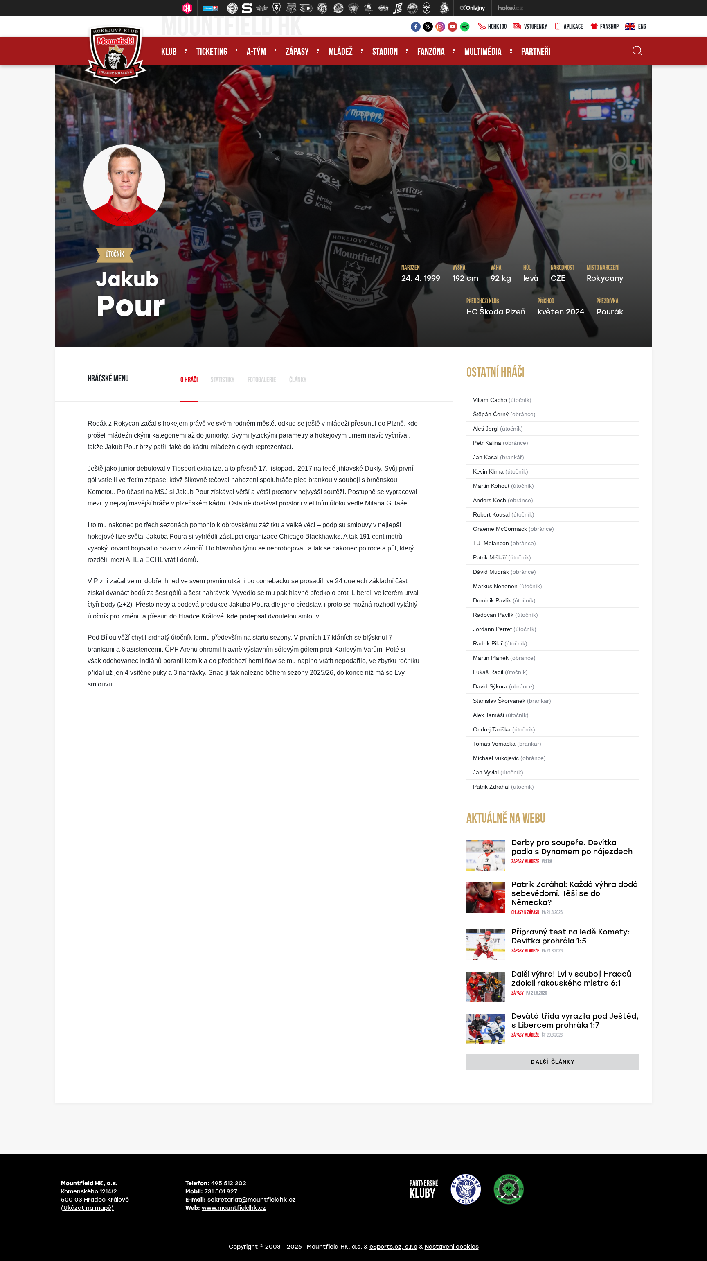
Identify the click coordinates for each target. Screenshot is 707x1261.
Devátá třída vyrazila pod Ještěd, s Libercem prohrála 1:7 (575, 1021)
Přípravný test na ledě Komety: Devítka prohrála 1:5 (570, 936)
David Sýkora (490, 686)
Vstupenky (535, 27)
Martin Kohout (491, 486)
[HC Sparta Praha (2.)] (247, 8)
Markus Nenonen (495, 586)
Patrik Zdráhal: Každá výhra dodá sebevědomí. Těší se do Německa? (574, 893)
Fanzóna (431, 52)
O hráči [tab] (189, 380)
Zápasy (297, 52)
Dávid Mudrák (491, 571)
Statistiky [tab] (222, 380)
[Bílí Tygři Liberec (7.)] (322, 8)
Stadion (385, 52)
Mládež (341, 52)
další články (552, 1062)
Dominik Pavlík (492, 600)
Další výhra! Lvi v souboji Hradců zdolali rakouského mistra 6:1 (571, 979)
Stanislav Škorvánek (499, 700)
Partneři (536, 52)
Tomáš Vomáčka (494, 743)
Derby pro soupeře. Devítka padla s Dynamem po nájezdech (572, 847)
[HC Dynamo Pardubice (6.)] (306, 8)
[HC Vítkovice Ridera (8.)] (338, 8)
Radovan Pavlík (493, 614)
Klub (169, 52)
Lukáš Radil (488, 672)
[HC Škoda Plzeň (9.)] (353, 8)
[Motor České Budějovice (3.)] (261, 8)
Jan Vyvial (486, 772)
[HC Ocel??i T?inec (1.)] (232, 8)
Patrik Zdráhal (491, 786)
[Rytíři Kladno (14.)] (426, 8)
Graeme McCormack (500, 529)
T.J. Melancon (491, 543)
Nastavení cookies (452, 1246)
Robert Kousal (491, 514)
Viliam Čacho (490, 400)
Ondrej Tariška (492, 729)
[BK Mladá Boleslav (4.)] (276, 8)
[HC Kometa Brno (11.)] (383, 8)
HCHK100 (497, 27)
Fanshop (609, 27)
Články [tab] (297, 380)
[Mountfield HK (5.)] (291, 8)
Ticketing (211, 52)
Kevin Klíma (488, 471)
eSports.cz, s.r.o (393, 1246)
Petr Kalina (487, 443)
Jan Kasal (485, 457)
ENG (642, 27)
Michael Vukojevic (496, 758)
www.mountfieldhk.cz (234, 1208)
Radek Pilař (488, 643)
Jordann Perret (492, 629)
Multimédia (483, 52)
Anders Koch (489, 500)
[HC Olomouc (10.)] (368, 8)
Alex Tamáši (488, 715)
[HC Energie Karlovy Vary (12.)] (397, 8)
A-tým (256, 52)
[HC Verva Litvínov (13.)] (412, 8)
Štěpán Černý (491, 414)
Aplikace (573, 27)
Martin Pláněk (491, 657)
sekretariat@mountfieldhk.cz (251, 1199)
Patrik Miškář (490, 557)
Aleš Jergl (485, 428)
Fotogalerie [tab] (262, 380)
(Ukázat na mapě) (87, 1208)
